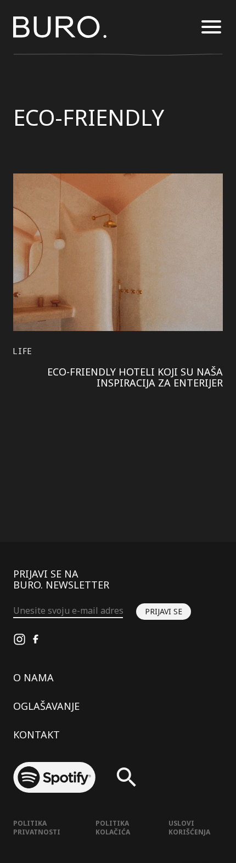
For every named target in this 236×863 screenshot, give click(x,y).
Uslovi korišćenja (189, 828)
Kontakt (36, 734)
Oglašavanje (46, 706)
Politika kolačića (112, 828)
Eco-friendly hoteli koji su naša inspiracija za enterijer (135, 377)
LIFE (22, 351)
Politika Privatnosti (36, 828)
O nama (33, 677)
